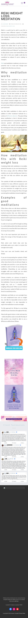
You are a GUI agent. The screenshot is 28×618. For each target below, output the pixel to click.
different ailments (12, 116)
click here (16, 601)
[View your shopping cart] (25, 3)
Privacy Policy (22, 613)
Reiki (8, 26)
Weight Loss (12, 26)
